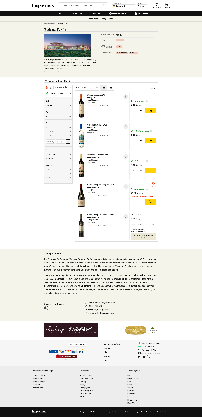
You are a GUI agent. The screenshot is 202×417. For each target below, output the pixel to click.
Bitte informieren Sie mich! (143, 236)
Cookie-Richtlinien (162, 412)
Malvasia (133, 53)
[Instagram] (140, 357)
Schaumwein (77, 13)
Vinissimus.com (39, 376)
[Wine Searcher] (141, 330)
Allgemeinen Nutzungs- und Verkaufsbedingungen (123, 412)
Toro (119, 46)
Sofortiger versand (60, 93)
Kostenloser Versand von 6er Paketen (60, 88)
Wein (61, 13)
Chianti (130, 388)
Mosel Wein (131, 403)
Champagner (85, 388)
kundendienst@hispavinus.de (152, 353)
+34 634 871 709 (147, 347)
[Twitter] (149, 357)
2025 (58, 174)
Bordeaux (131, 394)
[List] (103, 88)
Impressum (101, 412)
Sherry (82, 385)
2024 (58, 178)
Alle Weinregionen (86, 391)
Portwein (130, 391)
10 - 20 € (58, 131)
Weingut (96, 13)
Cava (129, 382)
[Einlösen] (68, 141)
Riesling (83, 382)
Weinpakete (143, 13)
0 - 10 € (58, 127)
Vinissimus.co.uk (39, 382)
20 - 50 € (58, 136)
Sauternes (131, 397)
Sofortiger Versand (140, 101)
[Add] (150, 110)
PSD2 (55, 351)
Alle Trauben (84, 397)
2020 (58, 169)
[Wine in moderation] (66, 357)
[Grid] (110, 88)
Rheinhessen (132, 400)
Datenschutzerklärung (148, 412)
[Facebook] (144, 357)
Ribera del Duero (133, 379)
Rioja (129, 376)
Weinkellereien (49, 24)
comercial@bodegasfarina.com (100, 310)
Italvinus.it (36, 385)
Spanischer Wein (86, 376)
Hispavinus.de (38, 388)
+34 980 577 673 (95, 306)
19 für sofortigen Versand (142, 131)
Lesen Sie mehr (50, 73)
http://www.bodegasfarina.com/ (101, 313)
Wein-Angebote (119, 13)
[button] (156, 5)
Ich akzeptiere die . (138, 230)
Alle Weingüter (85, 394)
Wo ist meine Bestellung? (150, 343)
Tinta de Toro (122, 53)
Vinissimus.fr (38, 379)
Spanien (120, 40)
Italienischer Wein (86, 379)
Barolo (129, 385)
